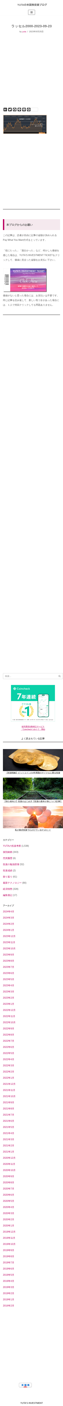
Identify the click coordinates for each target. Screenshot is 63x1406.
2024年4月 (8, 911)
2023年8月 (8, 961)
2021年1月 (8, 1151)
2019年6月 (8, 1268)
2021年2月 (8, 1145)
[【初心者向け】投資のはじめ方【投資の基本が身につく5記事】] (33, 789)
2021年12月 (9, 1084)
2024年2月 (8, 924)
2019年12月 (9, 1232)
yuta (24, 31)
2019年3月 (8, 1287)
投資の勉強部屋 (11, 864)
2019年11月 (9, 1238)
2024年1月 (8, 930)
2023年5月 (8, 979)
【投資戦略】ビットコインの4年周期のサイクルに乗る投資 (33, 773)
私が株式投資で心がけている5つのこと (33, 830)
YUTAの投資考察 (12, 846)
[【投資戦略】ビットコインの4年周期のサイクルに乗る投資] (33, 760)
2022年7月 (8, 1041)
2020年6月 (8, 1195)
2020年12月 (9, 1158)
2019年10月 (9, 1244)
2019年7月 (8, 1262)
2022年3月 (8, 1065)
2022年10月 (9, 1022)
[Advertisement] (31, 73)
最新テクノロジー (12, 883)
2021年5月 (8, 1127)
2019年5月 (8, 1275)
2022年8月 (8, 1034)
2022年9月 (8, 1028)
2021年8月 (8, 1108)
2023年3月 (8, 991)
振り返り (7, 876)
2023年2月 (8, 998)
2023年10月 (9, 948)
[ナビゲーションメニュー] (31, 12)
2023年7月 (8, 967)
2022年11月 (9, 1016)
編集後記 (7, 895)
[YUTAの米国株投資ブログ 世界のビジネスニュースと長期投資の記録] (31, 4)
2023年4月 (8, 985)
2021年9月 (8, 1102)
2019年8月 (8, 1256)
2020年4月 (8, 1207)
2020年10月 (9, 1170)
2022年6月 (8, 1047)
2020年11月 (9, 1164)
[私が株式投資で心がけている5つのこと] (33, 817)
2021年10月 (9, 1096)
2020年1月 (8, 1225)
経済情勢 (7, 889)
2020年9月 (8, 1176)
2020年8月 (8, 1182)
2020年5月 (8, 1201)
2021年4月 (8, 1133)
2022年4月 (8, 1059)
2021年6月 (8, 1121)
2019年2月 (8, 1293)
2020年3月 (8, 1213)
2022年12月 (9, 1010)
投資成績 (7, 870)
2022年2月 (8, 1071)
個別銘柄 (7, 852)
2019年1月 (8, 1299)
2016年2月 (8, 1305)
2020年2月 (8, 1219)
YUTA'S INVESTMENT (31, 1403)
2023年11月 (9, 942)
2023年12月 (9, 936)
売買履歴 (7, 858)
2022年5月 (8, 1053)
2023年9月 (8, 954)
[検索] (59, 676)
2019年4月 (8, 1281)
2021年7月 (8, 1115)
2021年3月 (8, 1139)
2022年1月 (8, 1078)
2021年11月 (9, 1090)
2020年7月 (8, 1188)
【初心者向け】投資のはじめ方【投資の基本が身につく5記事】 (33, 801)
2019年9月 (8, 1250)
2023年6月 (8, 973)
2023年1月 (8, 1004)
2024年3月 (8, 917)
